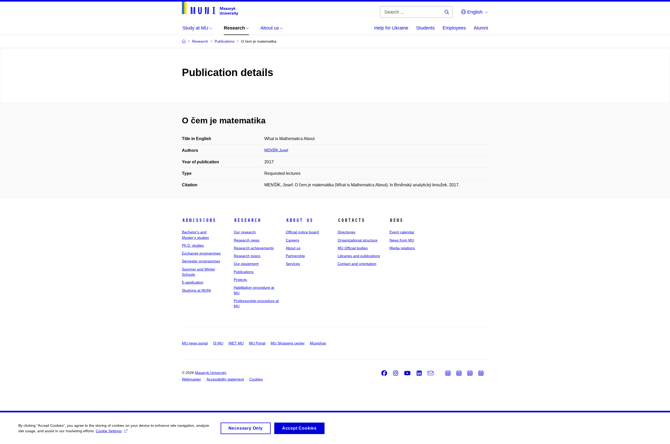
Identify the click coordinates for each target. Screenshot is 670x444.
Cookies (256, 379)
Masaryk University (210, 373)
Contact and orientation (357, 264)
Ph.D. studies (193, 245)
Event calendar (401, 232)
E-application (192, 282)
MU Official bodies (353, 248)
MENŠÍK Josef (276, 150)
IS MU (218, 343)
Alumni (481, 28)
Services (293, 264)
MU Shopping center (288, 343)
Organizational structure (357, 240)
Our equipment (246, 264)
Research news (246, 240)
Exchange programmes (201, 253)
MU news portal (195, 343)
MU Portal (257, 343)
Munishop (318, 343)
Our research (245, 232)
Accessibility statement (225, 379)
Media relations (402, 248)
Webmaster (191, 379)
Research (247, 220)
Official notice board (302, 232)
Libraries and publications (359, 256)
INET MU (236, 343)
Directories (346, 232)
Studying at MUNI (196, 290)
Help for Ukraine (391, 28)
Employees (454, 28)
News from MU (401, 240)
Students (425, 28)
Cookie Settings (109, 431)
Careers (292, 240)
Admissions (199, 220)
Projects (240, 280)
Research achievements (254, 248)
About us (299, 220)
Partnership (295, 256)
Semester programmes (201, 261)
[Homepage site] (210, 8)
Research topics (247, 256)
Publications (244, 272)
